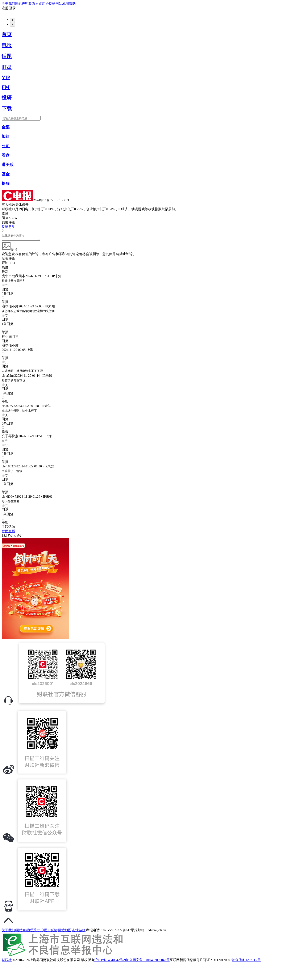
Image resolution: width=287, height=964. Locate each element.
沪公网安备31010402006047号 (148, 960)
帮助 (72, 3)
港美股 (8, 164)
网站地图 (62, 3)
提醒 (6, 183)
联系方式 (35, 3)
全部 (6, 127)
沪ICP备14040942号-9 (110, 960)
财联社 (7, 960)
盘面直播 (8, 531)
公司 (6, 146)
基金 (6, 174)
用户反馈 (48, 3)
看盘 (6, 155)
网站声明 (22, 3)
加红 (6, 136)
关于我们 (8, 3)
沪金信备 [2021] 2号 (246, 960)
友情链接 (79, 930)
